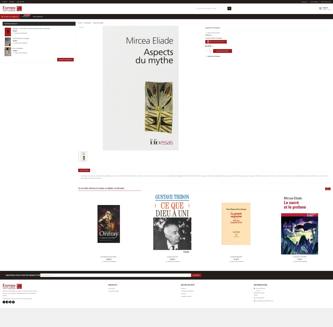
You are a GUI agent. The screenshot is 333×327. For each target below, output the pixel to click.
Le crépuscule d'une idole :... (108, 257)
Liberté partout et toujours (21, 38)
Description (84, 170)
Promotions (111, 288)
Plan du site (20, 2)
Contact (12, 2)
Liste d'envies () (325, 2)
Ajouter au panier (223, 51)
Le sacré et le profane (300, 257)
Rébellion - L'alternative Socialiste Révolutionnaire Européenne (31, 28)
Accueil (5, 2)
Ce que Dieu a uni (172, 257)
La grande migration (236, 257)
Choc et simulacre (18, 48)
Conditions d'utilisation (187, 291)
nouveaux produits (65, 59)
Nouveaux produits (113, 291)
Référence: (208, 35)
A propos (183, 294)
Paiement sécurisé (186, 296)
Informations (260, 285)
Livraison (183, 288)
